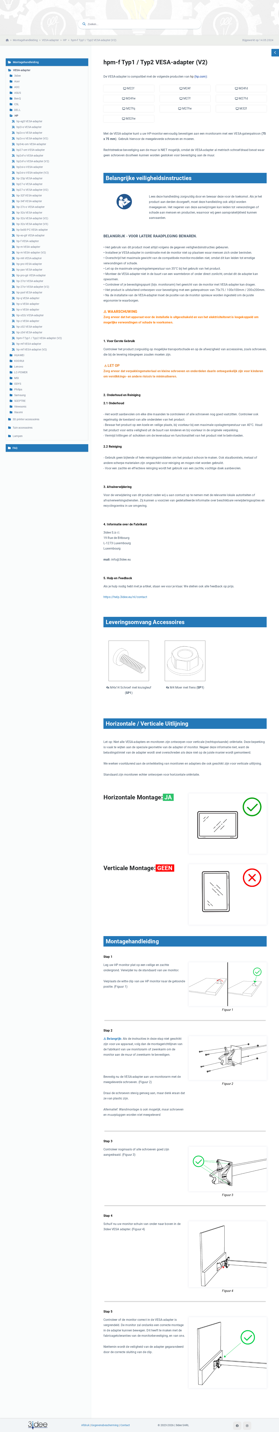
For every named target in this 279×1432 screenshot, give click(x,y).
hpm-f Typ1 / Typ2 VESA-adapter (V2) (93, 40)
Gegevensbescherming (104, 1425)
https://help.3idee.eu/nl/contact (125, 597)
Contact (125, 1425)
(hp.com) (200, 76)
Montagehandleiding (25, 40)
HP (65, 40)
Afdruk (85, 1425)
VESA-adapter (50, 40)
